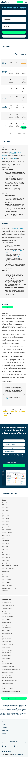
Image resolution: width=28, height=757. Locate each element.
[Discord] (14, 746)
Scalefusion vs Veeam (6, 664)
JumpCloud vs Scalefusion (7, 608)
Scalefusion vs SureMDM (7, 606)
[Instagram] (11, 746)
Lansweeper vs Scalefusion (7, 650)
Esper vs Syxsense (5, 515)
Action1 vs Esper (5, 522)
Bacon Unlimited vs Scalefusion (8, 631)
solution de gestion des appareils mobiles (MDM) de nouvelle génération (11, 154)
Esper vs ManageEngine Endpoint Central (10, 565)
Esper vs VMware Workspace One (8, 516)
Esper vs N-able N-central (7, 548)
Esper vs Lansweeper (6, 535)
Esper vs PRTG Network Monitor (8, 568)
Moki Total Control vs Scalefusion (8, 605)
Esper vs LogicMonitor (6, 576)
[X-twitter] (17, 746)
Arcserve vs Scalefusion (6, 628)
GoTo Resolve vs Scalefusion (7, 644)
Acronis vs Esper (5, 544)
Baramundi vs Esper (6, 526)
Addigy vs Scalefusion (6, 622)
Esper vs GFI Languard (6, 579)
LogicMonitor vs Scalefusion (7, 683)
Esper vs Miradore (5, 502)
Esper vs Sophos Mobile (6, 577)
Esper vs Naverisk (5, 546)
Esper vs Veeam (5, 552)
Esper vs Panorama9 (6, 554)
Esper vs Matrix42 (5, 521)
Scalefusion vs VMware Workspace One (9, 642)
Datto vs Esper (5, 549)
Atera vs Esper (5, 562)
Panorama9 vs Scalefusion (7, 663)
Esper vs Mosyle (5, 580)
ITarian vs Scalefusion (6, 647)
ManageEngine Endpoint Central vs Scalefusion (11, 669)
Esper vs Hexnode (5, 527)
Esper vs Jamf (5, 504)
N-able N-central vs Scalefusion (8, 666)
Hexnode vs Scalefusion (6, 641)
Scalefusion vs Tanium (6, 652)
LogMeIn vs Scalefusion (6, 667)
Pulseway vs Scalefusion (6, 655)
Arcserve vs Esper (5, 540)
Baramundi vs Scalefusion (7, 639)
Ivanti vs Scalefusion (6, 653)
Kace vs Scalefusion (6, 635)
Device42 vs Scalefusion (7, 610)
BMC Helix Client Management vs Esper (9, 588)
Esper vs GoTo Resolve (6, 529)
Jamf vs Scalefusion (6, 603)
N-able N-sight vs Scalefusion (7, 672)
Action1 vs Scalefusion (6, 627)
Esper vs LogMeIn (5, 560)
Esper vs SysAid (5, 513)
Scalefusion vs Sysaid (6, 636)
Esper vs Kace (5, 519)
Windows (15, 250)
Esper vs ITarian (5, 524)
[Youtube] (5, 746)
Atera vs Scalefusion (6, 630)
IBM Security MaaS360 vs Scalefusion (9, 689)
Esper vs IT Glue (5, 538)
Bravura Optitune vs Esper (7, 566)
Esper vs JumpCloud (6, 508)
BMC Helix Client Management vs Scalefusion (11, 691)
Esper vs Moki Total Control (7, 505)
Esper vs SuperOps (6, 518)
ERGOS (7, 398)
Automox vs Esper (5, 571)
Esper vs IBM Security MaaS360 (8, 587)
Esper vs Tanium (5, 533)
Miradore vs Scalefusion (6, 602)
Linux (6, 252)
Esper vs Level (5, 530)
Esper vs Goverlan (5, 574)
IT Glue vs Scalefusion (6, 646)
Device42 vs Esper (5, 510)
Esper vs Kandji (5, 512)
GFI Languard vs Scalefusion (7, 617)
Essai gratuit (20, 2)
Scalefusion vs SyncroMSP (7, 677)
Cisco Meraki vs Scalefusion (7, 624)
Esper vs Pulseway (5, 543)
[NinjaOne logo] (5, 2)
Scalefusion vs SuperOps (7, 633)
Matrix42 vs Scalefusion (6, 611)
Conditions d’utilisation (18, 754)
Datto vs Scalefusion (6, 658)
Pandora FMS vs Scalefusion (7, 688)
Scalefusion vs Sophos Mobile (7, 616)
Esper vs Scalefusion (6, 582)
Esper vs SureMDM (6, 507)
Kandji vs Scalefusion (6, 614)
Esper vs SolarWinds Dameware (8, 555)
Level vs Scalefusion (6, 649)
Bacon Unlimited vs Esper (7, 532)
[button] (4, 394)
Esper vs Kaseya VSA (6, 557)
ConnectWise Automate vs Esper (8, 569)
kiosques (14, 158)
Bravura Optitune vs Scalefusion (8, 678)
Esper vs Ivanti (5, 541)
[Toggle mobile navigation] (26, 2)
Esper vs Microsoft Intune (7, 563)
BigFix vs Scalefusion (6, 656)
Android (8, 158)
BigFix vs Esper (5, 537)
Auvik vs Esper (5, 573)
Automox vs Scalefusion (6, 685)
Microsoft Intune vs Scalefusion (8, 671)
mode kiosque (18, 256)
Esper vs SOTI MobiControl (7, 585)
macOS (20, 250)
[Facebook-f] (8, 746)
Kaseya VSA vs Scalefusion (7, 675)
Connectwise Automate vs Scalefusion (9, 674)
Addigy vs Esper (5, 590)
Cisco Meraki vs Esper (6, 591)
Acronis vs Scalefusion (6, 625)
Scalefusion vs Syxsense (7, 638)
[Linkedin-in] (3, 746)
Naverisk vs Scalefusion (6, 661)
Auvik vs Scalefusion (6, 686)
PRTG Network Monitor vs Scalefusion (9, 680)
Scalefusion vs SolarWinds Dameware (9, 660)
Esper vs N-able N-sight (6, 551)
